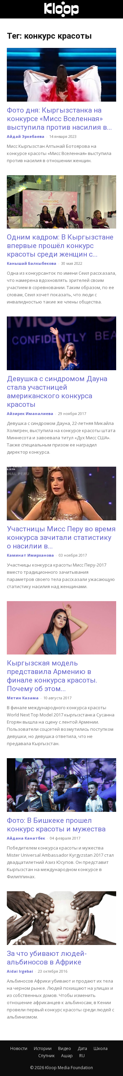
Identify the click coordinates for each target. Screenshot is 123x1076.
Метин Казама (23, 697)
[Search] (113, 9)
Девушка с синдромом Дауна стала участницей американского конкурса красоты (57, 392)
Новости (18, 1048)
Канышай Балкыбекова (31, 263)
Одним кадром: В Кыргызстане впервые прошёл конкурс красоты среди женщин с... (60, 245)
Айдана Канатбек (26, 838)
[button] (12, 9)
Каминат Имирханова (30, 555)
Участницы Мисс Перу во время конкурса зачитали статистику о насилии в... (61, 537)
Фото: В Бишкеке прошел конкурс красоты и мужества (56, 824)
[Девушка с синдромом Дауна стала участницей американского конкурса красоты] (61, 343)
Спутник (46, 1056)
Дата (82, 1048)
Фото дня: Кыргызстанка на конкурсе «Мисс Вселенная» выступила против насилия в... (59, 118)
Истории (43, 1048)
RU (82, 1056)
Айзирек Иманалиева (30, 413)
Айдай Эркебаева (25, 136)
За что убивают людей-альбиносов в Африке (47, 957)
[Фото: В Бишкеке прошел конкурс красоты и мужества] (61, 785)
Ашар (67, 1056)
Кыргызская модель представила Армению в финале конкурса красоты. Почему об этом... (52, 676)
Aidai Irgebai (20, 971)
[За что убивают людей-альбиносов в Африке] (61, 918)
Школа (101, 1048)
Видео (64, 1048)
